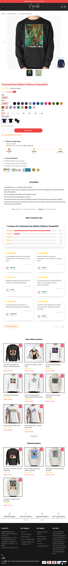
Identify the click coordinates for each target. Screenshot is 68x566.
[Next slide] (64, 42)
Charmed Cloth (11, 14)
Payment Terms (41, 536)
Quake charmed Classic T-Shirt (12, 425)
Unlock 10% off (3, 558)
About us (23, 532)
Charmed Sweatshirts (25, 14)
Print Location (5, 116)
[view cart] (65, 7)
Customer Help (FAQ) (43, 546)
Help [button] (65, 563)
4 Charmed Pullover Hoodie (11, 395)
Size (2, 110)
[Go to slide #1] (29, 73)
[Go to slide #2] (38, 73)
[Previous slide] (4, 42)
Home (3, 14)
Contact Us (40, 543)
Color (2, 100)
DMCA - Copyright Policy (27, 539)
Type (2, 95)
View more (34, 436)
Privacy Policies (25, 537)
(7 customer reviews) (15, 88)
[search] (62, 7)
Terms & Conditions (26, 534)
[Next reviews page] (62, 326)
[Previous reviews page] (54, 326)
